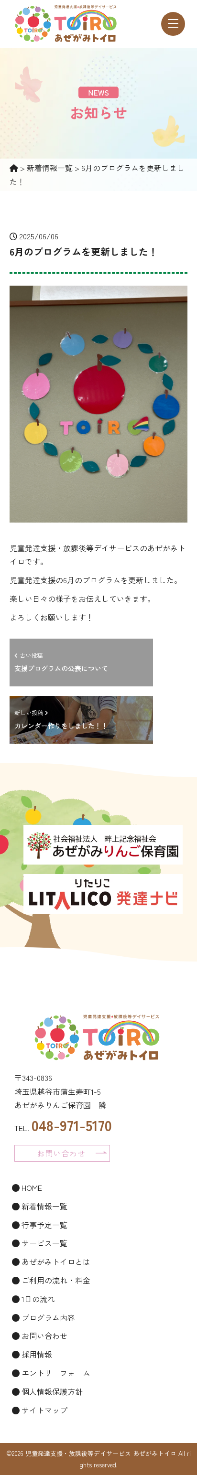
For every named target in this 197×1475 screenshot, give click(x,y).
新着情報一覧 (43, 1206)
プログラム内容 (47, 1317)
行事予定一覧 (43, 1224)
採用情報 (36, 1354)
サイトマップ (43, 1410)
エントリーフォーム (55, 1373)
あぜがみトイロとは (55, 1261)
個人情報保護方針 (51, 1391)
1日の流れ (37, 1298)
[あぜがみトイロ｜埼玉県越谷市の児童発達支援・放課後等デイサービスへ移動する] (14, 167)
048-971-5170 (72, 1124)
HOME (31, 1187)
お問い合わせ (43, 1335)
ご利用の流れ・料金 (55, 1280)
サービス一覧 (43, 1243)
